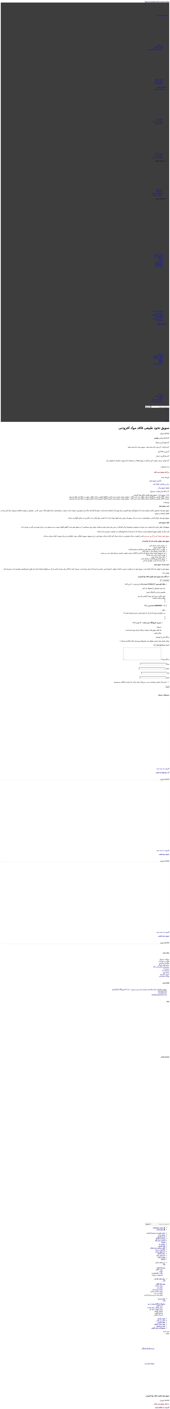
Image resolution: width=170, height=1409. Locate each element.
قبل (164, 1264)
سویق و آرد (161, 488)
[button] (162, 768)
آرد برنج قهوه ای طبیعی (162, 772)
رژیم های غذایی (160, 1268)
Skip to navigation (150, 1)
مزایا (167, 664)
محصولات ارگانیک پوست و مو (156, 1304)
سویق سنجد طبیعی (163, 936)
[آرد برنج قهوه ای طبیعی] (134, 767)
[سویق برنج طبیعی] (134, 848)
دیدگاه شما (165, 659)
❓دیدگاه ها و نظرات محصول (159, 491)
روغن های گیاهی (160, 1284)
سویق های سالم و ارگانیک (141, 553)
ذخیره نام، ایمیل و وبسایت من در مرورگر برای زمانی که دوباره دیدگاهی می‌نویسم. (140, 682)
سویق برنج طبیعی (164, 854)
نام (168, 673)
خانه (167, 495)
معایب (167, 668)
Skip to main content (162, 1)
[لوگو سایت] (163, 12)
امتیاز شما (166, 645)
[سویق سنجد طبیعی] (134, 930)
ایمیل (167, 677)
